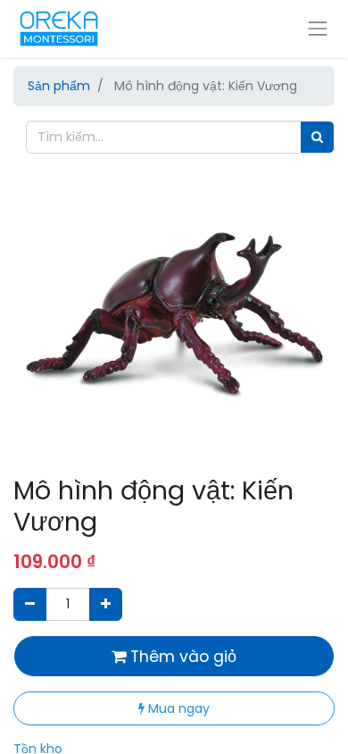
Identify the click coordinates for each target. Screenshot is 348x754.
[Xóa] (29, 604)
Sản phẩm (59, 86)
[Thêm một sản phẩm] (105, 604)
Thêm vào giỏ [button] (181, 656)
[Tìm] (317, 137)
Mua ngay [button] (177, 708)
